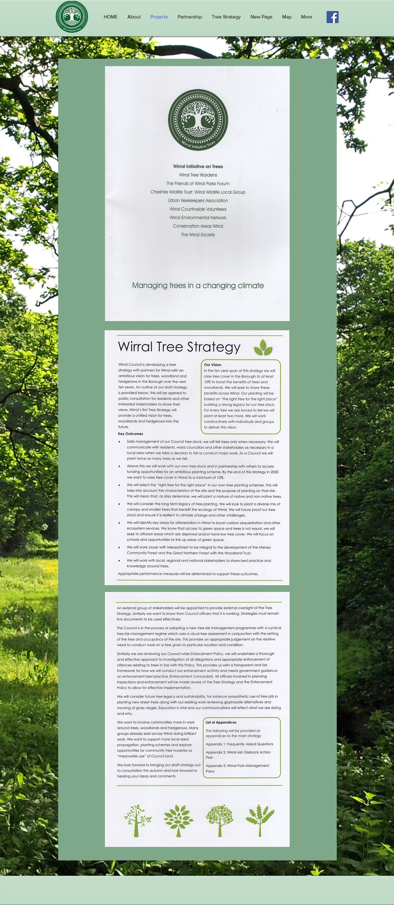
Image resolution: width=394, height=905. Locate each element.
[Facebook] (333, 17)
